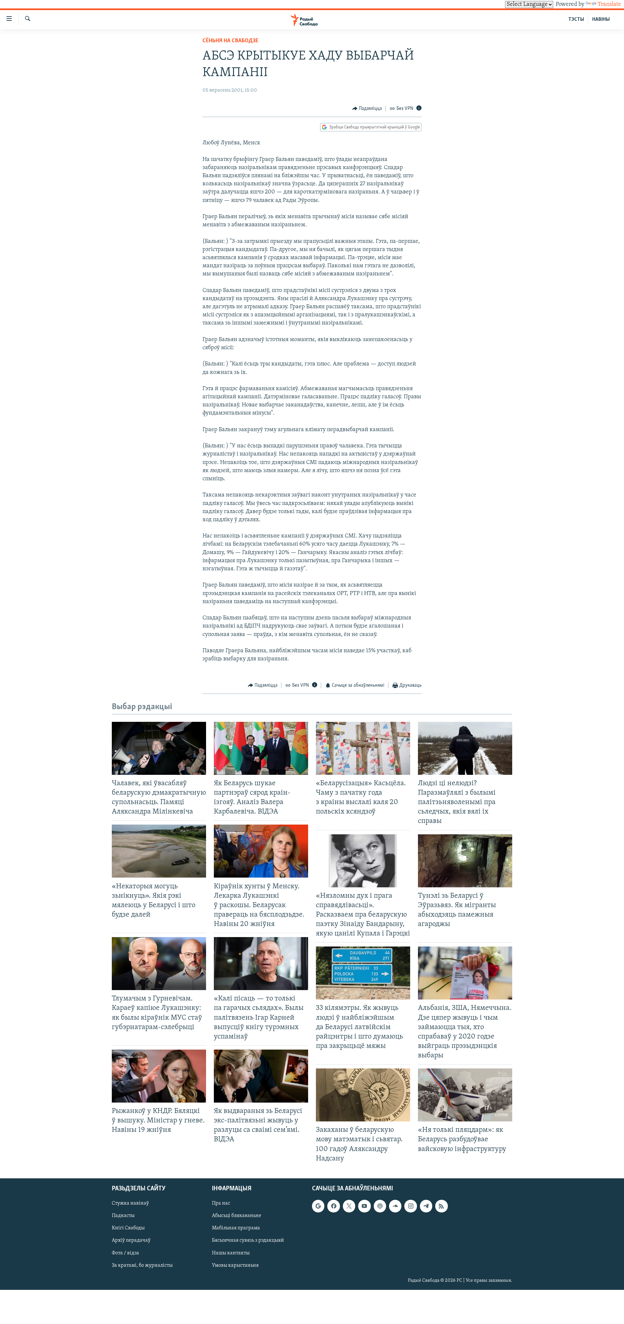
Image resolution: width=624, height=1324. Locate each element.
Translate (609, 4)
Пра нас (221, 1203)
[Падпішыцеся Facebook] (333, 1206)
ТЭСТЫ (576, 19)
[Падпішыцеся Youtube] (364, 1206)
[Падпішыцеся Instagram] (410, 1206)
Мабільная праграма (236, 1228)
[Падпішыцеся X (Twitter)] (349, 1206)
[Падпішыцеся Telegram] (426, 1206)
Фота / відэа (125, 1252)
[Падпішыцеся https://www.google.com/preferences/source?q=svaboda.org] (318, 1206)
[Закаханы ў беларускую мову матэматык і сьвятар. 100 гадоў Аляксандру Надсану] (363, 1094)
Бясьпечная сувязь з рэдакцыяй (248, 1240)
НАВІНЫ (601, 19)
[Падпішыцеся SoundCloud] (395, 1206)
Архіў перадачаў (131, 1240)
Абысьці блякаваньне (236, 1215)
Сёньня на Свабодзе (230, 41)
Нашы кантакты (231, 1252)
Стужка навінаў (130, 1203)
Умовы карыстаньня (235, 1265)
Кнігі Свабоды (128, 1228)
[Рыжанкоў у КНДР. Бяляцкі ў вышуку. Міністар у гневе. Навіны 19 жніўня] (159, 1076)
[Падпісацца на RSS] (441, 1206)
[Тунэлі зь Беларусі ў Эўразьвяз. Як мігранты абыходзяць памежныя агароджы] (465, 860)
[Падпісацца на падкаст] (380, 1206)
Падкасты (123, 1215)
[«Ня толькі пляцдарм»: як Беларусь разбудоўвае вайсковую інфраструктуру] (465, 1094)
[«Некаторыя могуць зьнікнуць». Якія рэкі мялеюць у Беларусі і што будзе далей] (159, 851)
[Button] (367, 108)
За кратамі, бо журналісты (142, 1265)
